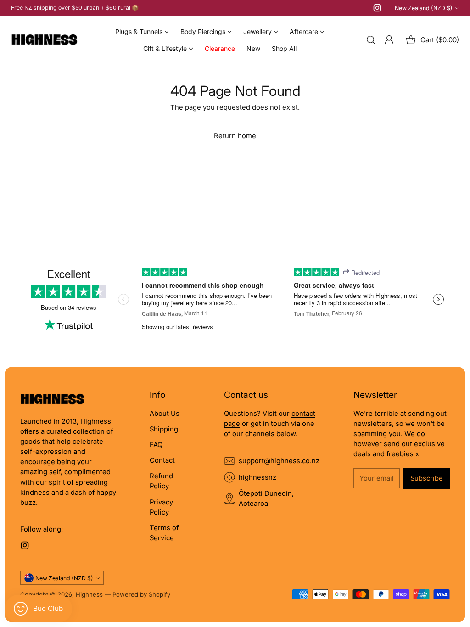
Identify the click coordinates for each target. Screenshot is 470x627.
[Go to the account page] (389, 40)
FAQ (156, 445)
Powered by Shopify (141, 594)
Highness (89, 594)
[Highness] (44, 40)
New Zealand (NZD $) (424, 8)
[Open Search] (371, 40)
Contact (162, 460)
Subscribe (426, 478)
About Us (164, 413)
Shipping (164, 429)
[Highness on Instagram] (377, 9)
